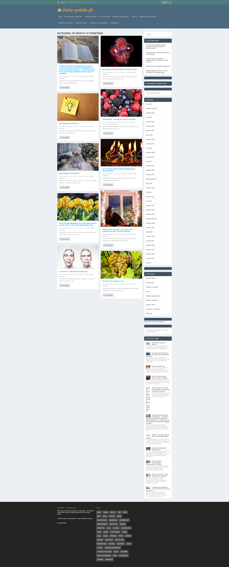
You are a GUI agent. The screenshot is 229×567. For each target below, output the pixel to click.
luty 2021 (149, 201)
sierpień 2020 (150, 227)
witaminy (124, 551)
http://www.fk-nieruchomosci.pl (154, 321)
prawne (128, 536)
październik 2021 (151, 179)
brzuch (112, 512)
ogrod (124, 532)
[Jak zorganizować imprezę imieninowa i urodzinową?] (121, 152)
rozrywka (120, 544)
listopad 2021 (150, 174)
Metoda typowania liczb (73, 2)
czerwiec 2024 (150, 139)
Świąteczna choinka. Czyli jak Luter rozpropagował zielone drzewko (118, 230)
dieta (125, 512)
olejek (105, 536)
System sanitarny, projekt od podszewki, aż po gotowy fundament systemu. (161, 389)
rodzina (112, 544)
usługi (116, 551)
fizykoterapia (102, 520)
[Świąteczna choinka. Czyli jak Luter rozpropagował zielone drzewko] (121, 209)
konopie (122, 524)
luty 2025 (149, 117)
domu (105, 516)
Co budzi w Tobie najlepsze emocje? (73, 272)
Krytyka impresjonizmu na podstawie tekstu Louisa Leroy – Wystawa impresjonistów (77, 224)
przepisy (100, 540)
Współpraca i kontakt (73, 17)
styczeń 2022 (150, 166)
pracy (121, 536)
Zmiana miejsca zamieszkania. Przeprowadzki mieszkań (154, 462)
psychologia (119, 540)
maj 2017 (149, 263)
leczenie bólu (126, 528)
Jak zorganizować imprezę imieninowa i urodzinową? (119, 170)
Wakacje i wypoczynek (147, 17)
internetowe (124, 520)
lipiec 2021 (149, 183)
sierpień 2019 (150, 249)
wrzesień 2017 (150, 254)
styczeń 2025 (150, 122)
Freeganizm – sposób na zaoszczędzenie (119, 119)
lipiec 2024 (149, 135)
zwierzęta (109, 559)
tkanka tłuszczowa (104, 551)
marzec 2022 (150, 157)
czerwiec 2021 (150, 188)
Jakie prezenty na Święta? (69, 173)
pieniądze (113, 536)
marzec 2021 (150, 197)
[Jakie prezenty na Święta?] (78, 157)
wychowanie (123, 555)
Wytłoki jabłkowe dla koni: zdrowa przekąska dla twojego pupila (156, 71)
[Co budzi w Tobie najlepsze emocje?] (78, 257)
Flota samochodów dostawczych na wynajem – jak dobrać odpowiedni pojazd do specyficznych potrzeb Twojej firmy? (75, 512)
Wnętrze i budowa (66, 23)
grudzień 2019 (150, 245)
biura (99, 512)
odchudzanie (115, 532)
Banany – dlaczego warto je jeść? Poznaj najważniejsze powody (157, 436)
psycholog (109, 540)
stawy (129, 544)
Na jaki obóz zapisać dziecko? (158, 343)
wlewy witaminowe (104, 555)
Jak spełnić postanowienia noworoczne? (120, 69)
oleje (99, 536)
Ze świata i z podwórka (99, 23)
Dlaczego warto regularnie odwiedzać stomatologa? (158, 53)
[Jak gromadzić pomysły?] (78, 107)
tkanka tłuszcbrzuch (112, 548)
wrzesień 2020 (150, 223)
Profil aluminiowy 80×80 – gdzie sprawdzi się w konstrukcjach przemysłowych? (156, 46)
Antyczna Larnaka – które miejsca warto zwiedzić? (160, 475)
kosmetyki (100, 528)
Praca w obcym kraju (158, 366)
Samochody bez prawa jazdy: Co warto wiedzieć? (160, 377)
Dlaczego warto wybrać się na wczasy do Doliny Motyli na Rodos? (157, 354)
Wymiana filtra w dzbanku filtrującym (158, 66)
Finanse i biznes (91, 17)
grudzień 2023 (150, 152)
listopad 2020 (150, 214)
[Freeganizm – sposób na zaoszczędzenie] (121, 103)
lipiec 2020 (149, 232)
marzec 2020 (150, 241)
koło (108, 528)
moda (99, 532)
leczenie (116, 528)
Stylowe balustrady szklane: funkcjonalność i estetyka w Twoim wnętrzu (157, 60)
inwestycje (113, 524)
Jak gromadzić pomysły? (69, 123)
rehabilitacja (101, 544)
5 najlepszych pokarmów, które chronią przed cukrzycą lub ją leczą (158, 488)
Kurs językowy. (61, 523)
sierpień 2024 (150, 130)
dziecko (112, 516)
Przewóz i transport (120, 17)
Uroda (134, 17)
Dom (60, 17)
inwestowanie (102, 524)
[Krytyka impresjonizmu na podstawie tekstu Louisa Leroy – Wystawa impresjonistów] (78, 207)
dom (98, 516)
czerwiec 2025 (150, 113)
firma (119, 516)
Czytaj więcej (64, 87)
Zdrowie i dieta (81, 23)
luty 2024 (149, 148)
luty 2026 (149, 104)
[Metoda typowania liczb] (121, 265)
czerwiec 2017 (150, 258)
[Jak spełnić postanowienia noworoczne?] (121, 51)
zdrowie (100, 559)
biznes (105, 512)
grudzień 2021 (150, 170)
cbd (119, 512)
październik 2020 (151, 219)
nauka (106, 532)
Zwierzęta (114, 23)
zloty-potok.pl (65, 76)
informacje (113, 520)
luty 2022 (149, 161)
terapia (99, 548)
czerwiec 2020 (150, 236)
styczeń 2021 (150, 205)
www (115, 555)
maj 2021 (149, 192)
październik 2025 (151, 108)
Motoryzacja (104, 17)
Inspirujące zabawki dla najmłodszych (159, 448)
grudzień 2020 (150, 210)
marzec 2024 (150, 144)
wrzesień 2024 (150, 126)
